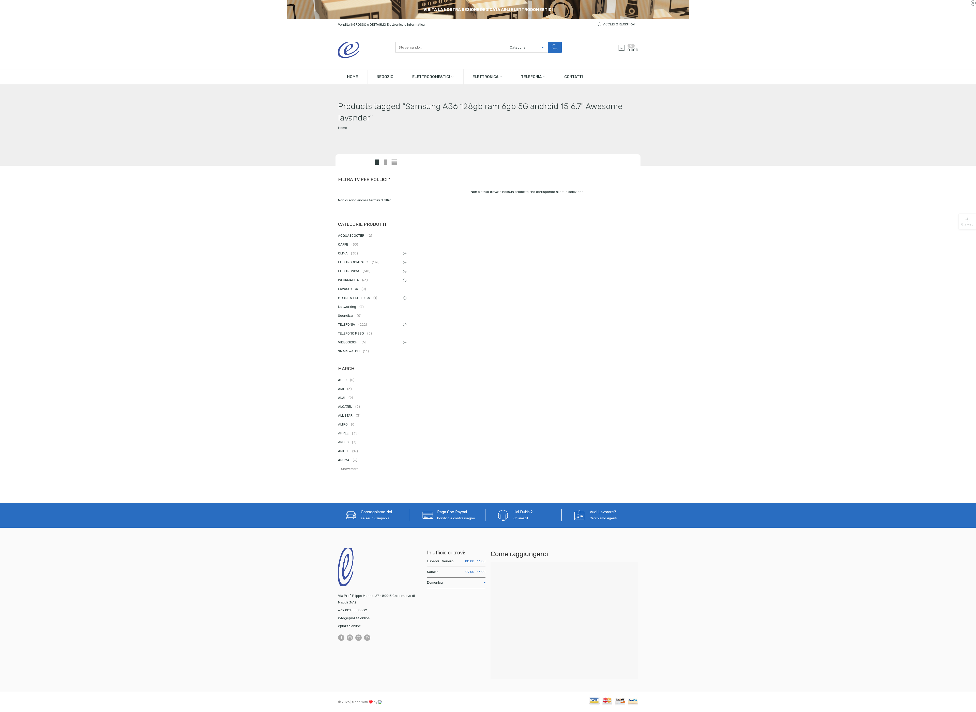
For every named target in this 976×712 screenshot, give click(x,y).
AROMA (347, 460)
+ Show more (348, 469)
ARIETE (348, 451)
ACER (346, 380)
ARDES (347, 442)
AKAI (345, 398)
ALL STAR (349, 415)
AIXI (345, 389)
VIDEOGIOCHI (353, 342)
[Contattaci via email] (350, 637)
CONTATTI (573, 76)
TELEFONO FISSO (355, 333)
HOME (352, 76)
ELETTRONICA (485, 76)
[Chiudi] (973, 3)
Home (342, 128)
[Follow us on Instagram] (358, 637)
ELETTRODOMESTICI (431, 76)
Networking (351, 307)
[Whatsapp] (367, 637)
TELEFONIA (531, 76)
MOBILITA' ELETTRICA (357, 298)
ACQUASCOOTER (355, 235)
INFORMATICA (353, 280)
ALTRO (347, 424)
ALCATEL (349, 406)
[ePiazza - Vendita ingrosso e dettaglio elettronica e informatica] (364, 50)
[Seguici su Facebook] (341, 637)
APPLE (348, 433)
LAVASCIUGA (352, 289)
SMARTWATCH (353, 351)
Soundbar (349, 315)
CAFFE (348, 244)
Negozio (385, 76)
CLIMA (348, 253)
